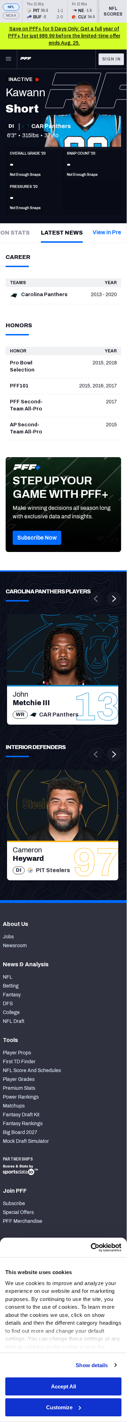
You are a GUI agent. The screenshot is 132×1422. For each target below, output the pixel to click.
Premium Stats (19, 1088)
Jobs (8, 936)
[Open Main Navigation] (8, 59)
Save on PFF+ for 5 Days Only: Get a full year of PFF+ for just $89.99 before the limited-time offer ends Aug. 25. (64, 36)
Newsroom (15, 945)
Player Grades (18, 1079)
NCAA (11, 15)
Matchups (14, 1106)
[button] (37, 538)
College (11, 1012)
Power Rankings (21, 1097)
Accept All (63, 1386)
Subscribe (14, 1203)
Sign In (111, 59)
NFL (11, 7)
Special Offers (18, 1212)
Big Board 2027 (20, 1132)
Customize (59, 1407)
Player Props (17, 1052)
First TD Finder (19, 1061)
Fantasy (12, 994)
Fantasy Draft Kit (21, 1114)
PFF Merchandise (22, 1221)
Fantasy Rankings (23, 1123)
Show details (92, 1365)
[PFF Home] (25, 59)
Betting (11, 986)
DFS (8, 1003)
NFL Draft (13, 1021)
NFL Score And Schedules (32, 1070)
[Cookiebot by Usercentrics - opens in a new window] (91, 1247)
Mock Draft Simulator (26, 1141)
